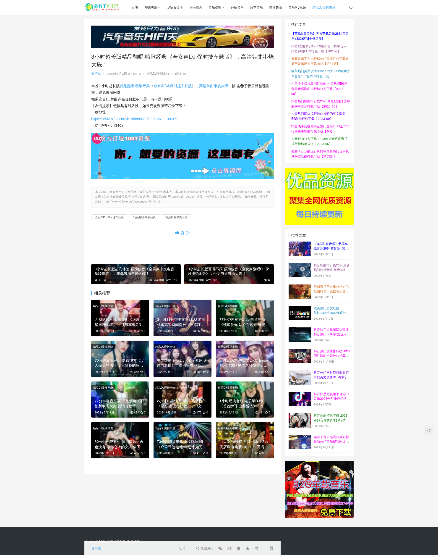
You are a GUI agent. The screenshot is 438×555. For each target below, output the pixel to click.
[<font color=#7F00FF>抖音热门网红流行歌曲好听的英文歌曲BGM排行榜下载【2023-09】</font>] (300, 373)
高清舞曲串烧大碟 (213, 85)
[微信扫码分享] (220, 548)
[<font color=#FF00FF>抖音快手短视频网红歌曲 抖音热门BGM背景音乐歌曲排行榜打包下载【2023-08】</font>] (300, 330)
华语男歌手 (153, 7)
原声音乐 (256, 7)
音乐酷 (96, 73)
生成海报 (207, 548)
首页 (135, 7)
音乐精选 (215, 7)
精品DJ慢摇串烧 (323, 7)
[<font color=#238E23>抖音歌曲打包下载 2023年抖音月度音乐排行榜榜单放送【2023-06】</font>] (300, 415)
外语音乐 (237, 7)
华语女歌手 (175, 7)
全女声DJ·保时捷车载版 (173, 85)
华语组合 (195, 7)
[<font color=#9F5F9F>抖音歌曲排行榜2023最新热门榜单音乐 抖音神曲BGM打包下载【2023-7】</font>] (300, 265)
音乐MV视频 (297, 7)
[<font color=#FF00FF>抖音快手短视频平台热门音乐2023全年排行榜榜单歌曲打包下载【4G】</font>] (300, 394)
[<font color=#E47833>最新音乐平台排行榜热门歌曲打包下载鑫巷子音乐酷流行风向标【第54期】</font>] (300, 287)
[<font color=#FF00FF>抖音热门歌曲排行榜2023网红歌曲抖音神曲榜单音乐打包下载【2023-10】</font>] (300, 351)
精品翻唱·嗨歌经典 (135, 85)
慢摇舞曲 (275, 7)
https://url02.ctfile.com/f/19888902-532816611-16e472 (134, 118)
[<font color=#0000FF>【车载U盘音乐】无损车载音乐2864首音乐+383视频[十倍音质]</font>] (300, 244)
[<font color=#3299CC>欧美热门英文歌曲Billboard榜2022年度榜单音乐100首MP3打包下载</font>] (300, 308)
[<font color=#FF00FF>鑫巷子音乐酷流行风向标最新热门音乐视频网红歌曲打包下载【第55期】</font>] (300, 437)
